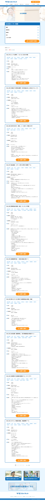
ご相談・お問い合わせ (35, 1)
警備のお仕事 (21, 4)
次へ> (27, 465)
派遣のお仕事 (16, 4)
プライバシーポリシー (19, 496)
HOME (7, 4)
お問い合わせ (11, 496)
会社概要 (38, 4)
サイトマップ (33, 496)
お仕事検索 (11, 4)
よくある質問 (33, 4)
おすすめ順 (12, 49)
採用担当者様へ (27, 4)
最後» (29, 465)
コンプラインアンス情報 (28, 496)
